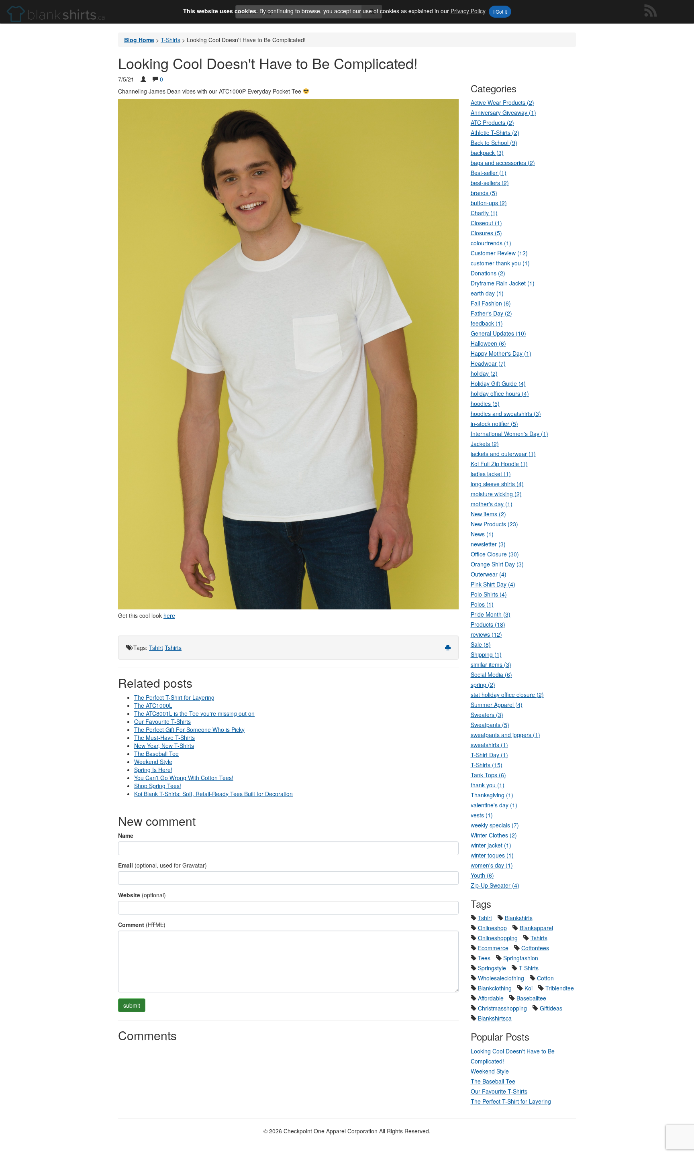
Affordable (491, 998)
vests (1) (482, 815)
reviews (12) (486, 634)
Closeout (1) (486, 223)
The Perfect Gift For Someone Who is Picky (189, 729)
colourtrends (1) (491, 243)
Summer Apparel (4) (497, 705)
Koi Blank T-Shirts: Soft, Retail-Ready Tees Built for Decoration (213, 794)
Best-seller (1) (488, 173)
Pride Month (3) (490, 614)
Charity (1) (484, 213)
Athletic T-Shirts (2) (495, 132)
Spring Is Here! (153, 770)
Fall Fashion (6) (491, 303)
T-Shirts (529, 968)
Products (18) (488, 624)
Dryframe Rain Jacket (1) (503, 283)
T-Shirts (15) (486, 765)
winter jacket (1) (491, 845)
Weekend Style (153, 762)
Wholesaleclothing (501, 978)
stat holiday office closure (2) (507, 695)
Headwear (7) (488, 363)
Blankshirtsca (495, 1018)
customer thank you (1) (500, 263)
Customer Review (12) (499, 253)
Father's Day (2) (491, 313)
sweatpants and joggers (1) (505, 735)
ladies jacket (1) (491, 474)
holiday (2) (484, 373)
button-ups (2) (489, 203)
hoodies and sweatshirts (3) (506, 413)
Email (125, 865)
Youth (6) (482, 875)
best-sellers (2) (490, 183)
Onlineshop (492, 928)
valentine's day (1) (494, 805)
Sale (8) (481, 644)
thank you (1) (487, 785)
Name (125, 835)
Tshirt (156, 648)
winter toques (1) (492, 855)
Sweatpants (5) (490, 725)
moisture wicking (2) (496, 494)
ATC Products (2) (492, 122)
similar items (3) (491, 664)
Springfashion (520, 958)
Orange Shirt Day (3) (497, 564)
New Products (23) (494, 524)
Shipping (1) (486, 654)
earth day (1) (487, 293)
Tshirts (173, 648)
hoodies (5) (485, 403)
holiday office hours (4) (500, 393)
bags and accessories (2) (503, 163)
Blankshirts (519, 918)
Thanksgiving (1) (492, 795)
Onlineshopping (498, 938)
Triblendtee (559, 988)
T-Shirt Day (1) (489, 755)
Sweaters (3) (487, 715)
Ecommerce (493, 948)
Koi (529, 988)
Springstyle (492, 968)
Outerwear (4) (488, 574)
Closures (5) (486, 233)
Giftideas (551, 1008)
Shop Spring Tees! (157, 786)
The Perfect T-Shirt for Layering (174, 697)
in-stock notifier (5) (494, 424)
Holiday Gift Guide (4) (498, 383)
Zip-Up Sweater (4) (495, 885)
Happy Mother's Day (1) (501, 353)
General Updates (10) (498, 333)
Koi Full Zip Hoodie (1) (499, 464)
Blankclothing (495, 988)
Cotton (545, 978)
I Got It (500, 11)
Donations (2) (488, 273)
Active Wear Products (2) (502, 102)
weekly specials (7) (495, 825)
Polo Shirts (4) (489, 594)
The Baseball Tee (156, 754)
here (169, 615)
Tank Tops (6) (488, 775)
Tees (484, 958)
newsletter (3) (488, 544)
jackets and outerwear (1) (503, 454)
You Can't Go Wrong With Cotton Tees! (183, 778)
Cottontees (535, 948)
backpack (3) (487, 153)
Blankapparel (536, 928)
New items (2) (488, 514)
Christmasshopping (502, 1008)
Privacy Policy (468, 11)
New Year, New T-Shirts (164, 745)
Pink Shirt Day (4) (493, 584)
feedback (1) (487, 323)
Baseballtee (531, 998)
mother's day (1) (491, 504)
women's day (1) (492, 865)
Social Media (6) (491, 674)
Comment (131, 925)
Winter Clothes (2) (494, 835)
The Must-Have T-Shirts (164, 737)
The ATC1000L (153, 705)
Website (129, 895)
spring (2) (483, 684)
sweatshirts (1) (489, 745)
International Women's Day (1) (509, 434)
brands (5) (484, 193)
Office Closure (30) (495, 554)
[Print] (448, 648)
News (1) (482, 534)
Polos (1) (482, 604)
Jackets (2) (485, 444)
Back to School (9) (494, 143)
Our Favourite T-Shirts (162, 721)
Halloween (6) (488, 343)
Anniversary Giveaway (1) (503, 112)
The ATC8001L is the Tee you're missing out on (194, 713)
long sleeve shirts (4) (497, 484)
